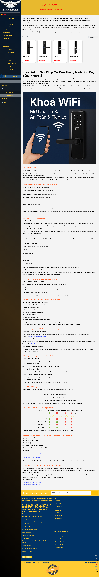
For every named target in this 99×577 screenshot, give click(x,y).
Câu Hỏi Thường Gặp (11, 55)
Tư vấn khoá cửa (58, 506)
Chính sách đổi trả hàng (60, 538)
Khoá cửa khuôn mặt (7, 35)
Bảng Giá (11, 60)
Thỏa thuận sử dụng (59, 547)
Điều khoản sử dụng (11, 63)
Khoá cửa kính (6, 41)
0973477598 (4, 85)
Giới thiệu (10, 21)
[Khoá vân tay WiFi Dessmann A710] (75, 48)
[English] (5, 14)
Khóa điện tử (5, 29)
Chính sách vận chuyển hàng (61, 541)
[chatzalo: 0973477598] (4, 89)
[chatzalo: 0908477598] (4, 103)
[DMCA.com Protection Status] (27, 557)
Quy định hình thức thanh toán (61, 544)
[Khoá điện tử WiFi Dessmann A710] (60, 48)
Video (10, 66)
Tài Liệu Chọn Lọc (11, 57)
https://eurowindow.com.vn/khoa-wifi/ (40, 343)
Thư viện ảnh (10, 52)
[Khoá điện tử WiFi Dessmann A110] (29, 48)
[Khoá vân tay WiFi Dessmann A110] (44, 48)
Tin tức (11, 69)
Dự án (10, 49)
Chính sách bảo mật (59, 536)
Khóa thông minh (6, 32)
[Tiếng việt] (2, 14)
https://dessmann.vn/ (31, 535)
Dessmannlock (6, 46)
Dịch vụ (11, 24)
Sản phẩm (10, 27)
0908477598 (4, 99)
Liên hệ (11, 71)
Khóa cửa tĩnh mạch (7, 43)
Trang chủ (11, 18)
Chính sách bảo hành (59, 533)
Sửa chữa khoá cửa (59, 503)
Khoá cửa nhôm (6, 38)
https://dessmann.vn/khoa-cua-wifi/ (37, 336)
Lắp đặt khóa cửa (58, 500)
